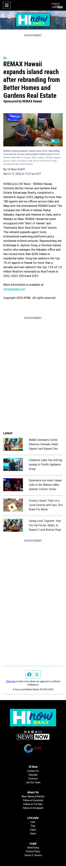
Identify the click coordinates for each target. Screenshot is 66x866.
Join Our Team (33, 782)
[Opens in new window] (33, 735)
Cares (33, 829)
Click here (11, 681)
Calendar (33, 774)
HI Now (33, 767)
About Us (33, 792)
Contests (33, 778)
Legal (33, 843)
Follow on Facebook (33, 800)
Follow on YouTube (33, 804)
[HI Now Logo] (33, 20)
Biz (5, 58)
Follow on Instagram (33, 807)
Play (33, 825)
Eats (33, 822)
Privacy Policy (33, 851)
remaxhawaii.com (14, 289)
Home (33, 833)
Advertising (33, 847)
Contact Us (33, 770)
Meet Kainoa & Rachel (33, 796)
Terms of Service (33, 855)
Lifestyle (33, 818)
